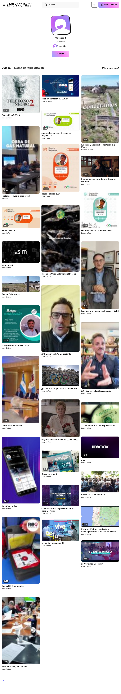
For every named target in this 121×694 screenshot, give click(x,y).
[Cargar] (94, 5)
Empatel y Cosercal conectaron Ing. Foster (98, 146)
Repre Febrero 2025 (50, 194)
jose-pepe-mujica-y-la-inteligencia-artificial (98, 180)
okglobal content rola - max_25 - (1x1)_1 (59, 439)
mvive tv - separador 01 (52, 543)
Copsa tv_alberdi (49, 474)
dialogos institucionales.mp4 (16, 345)
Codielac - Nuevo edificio (93, 495)
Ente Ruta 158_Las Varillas (14, 666)
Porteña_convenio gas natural (16, 196)
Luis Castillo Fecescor (12, 425)
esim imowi (7, 265)
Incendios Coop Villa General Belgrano (59, 274)
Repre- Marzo (8, 230)
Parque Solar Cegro (11, 294)
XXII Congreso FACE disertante (56, 354)
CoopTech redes (9, 506)
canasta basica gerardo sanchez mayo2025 (56, 134)
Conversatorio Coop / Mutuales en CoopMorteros (57, 509)
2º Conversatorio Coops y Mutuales (98, 425)
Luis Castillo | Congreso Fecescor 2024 (100, 311)
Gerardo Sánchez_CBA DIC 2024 (96, 230)
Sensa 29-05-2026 (11, 115)
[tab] (6, 68)
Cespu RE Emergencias (13, 586)
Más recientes (109, 68)
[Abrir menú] (4, 5)
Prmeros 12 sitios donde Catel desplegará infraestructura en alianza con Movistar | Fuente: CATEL (98, 530)
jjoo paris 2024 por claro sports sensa (59, 388)
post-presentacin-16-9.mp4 (54, 99)
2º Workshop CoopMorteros (94, 564)
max (83, 460)
